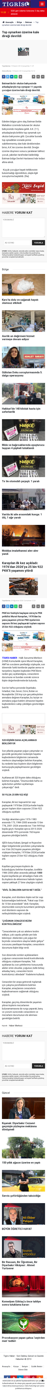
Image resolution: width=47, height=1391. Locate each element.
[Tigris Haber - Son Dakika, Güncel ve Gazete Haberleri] (16, 3)
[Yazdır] (20, 76)
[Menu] (42, 4)
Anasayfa (9, 22)
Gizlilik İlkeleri (36, 1366)
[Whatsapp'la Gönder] (15, 76)
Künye (16, 1366)
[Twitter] (7, 76)
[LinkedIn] (11, 76)
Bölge (19, 22)
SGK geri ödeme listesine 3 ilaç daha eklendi (27, 12)
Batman (28, 22)
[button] (33, 76)
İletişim (25, 1366)
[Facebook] (3, 76)
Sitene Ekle (23, 1370)
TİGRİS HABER (9, 658)
